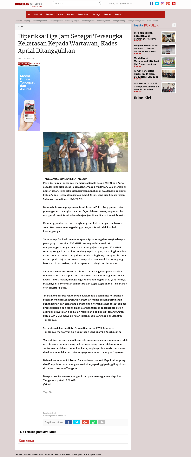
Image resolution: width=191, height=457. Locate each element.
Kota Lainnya (152, 21)
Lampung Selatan (40, 21)
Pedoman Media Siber (33, 454)
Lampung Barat (88, 21)
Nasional (38, 14)
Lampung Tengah (72, 21)
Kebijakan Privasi (62, 454)
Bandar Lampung (23, 21)
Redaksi (19, 454)
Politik (60, 14)
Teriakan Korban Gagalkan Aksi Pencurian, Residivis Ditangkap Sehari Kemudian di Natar (145, 38)
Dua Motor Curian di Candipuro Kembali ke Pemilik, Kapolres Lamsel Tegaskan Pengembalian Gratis (146, 89)
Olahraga (96, 14)
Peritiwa (49, 14)
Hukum (70, 14)
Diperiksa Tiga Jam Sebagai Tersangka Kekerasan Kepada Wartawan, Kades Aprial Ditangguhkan (70, 43)
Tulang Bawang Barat (136, 21)
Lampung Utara (103, 21)
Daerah (107, 14)
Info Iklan (49, 454)
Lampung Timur (56, 21)
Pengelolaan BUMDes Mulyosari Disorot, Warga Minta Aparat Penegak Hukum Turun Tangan (147, 51)
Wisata (118, 14)
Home (20, 26)
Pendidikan (83, 14)
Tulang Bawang (119, 21)
